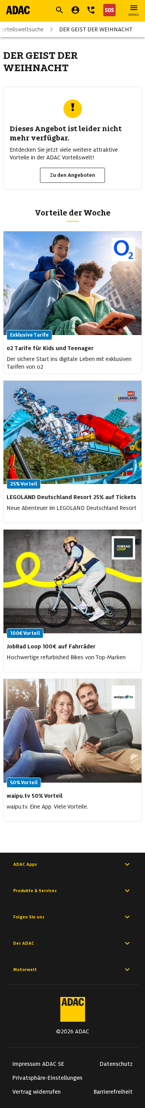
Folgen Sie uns (28, 917)
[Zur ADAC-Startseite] (18, 10)
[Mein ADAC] (75, 10)
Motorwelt (25, 969)
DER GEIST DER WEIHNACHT (96, 29)
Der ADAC (23, 943)
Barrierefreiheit (113, 1091)
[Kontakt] (91, 10)
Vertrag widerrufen (36, 1091)
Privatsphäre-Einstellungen (47, 1077)
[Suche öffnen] (59, 10)
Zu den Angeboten (72, 175)
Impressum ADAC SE (38, 1063)
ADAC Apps (25, 864)
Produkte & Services (35, 890)
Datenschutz (116, 1063)
